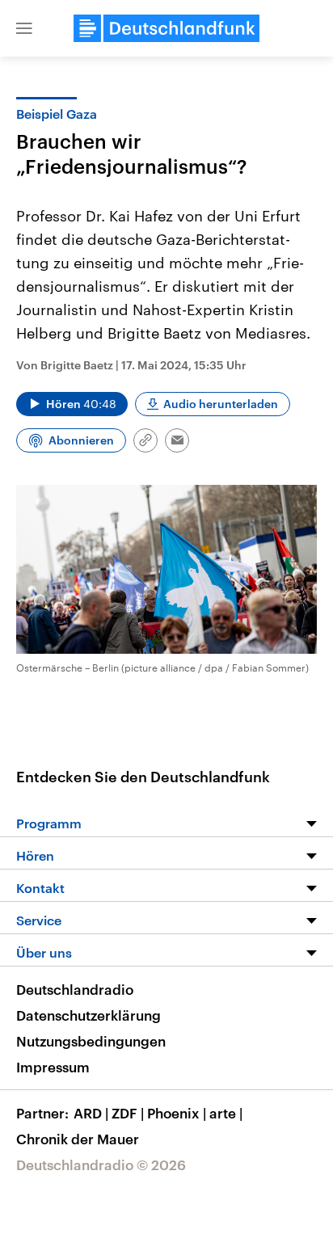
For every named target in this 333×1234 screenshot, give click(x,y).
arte (225, 1113)
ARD (91, 1113)
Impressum (53, 1067)
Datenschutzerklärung (88, 1015)
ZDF (128, 1113)
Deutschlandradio (74, 989)
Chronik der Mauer (77, 1139)
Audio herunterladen (220, 404)
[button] (24, 28)
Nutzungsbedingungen (91, 1041)
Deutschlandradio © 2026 (101, 1164)
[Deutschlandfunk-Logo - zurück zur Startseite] (166, 28)
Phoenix (176, 1113)
